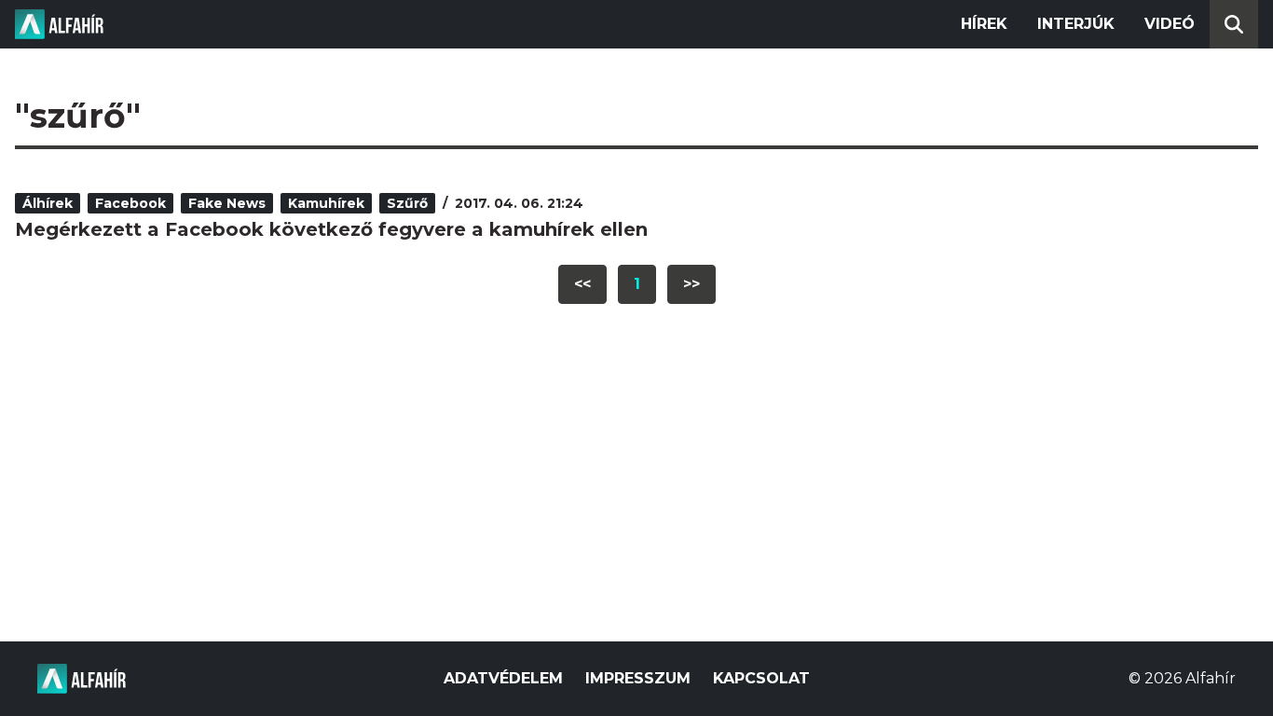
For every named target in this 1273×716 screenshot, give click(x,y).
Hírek (984, 24)
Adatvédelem (503, 678)
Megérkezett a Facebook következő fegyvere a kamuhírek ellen (331, 229)
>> (691, 284)
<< (582, 284)
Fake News (227, 203)
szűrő (407, 203)
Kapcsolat (761, 678)
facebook (130, 203)
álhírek (47, 203)
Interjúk (1076, 24)
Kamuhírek (326, 203)
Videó (1169, 24)
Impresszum (638, 678)
